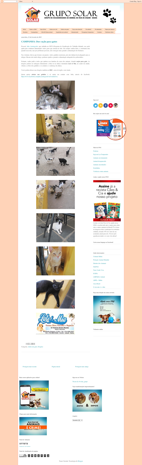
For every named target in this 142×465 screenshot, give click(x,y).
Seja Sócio (43, 29)
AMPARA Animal (99, 277)
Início (24, 29)
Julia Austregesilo (32, 46)
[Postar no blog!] (29, 344)
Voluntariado (74, 32)
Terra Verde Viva (98, 270)
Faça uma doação (77, 29)
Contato (99, 32)
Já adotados (98, 29)
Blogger (80, 461)
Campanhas (34, 32)
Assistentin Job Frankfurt (24, 446)
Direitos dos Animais (99, 263)
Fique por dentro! (109, 29)
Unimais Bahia (97, 256)
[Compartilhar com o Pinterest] (34, 344)
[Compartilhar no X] (30, 344)
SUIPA (95, 273)
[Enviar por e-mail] (27, 344)
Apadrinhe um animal (62, 32)
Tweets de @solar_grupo (80, 381)
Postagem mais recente (30, 367)
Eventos (25, 32)
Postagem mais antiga (81, 367)
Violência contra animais (100, 171)
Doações (40, 347)
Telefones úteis (109, 32)
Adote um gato (65, 29)
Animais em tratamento (100, 158)
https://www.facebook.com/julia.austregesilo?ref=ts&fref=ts (39, 76)
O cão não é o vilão (99, 287)
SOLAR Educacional (46, 32)
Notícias (95, 151)
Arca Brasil (96, 284)
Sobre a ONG (33, 29)
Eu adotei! (88, 29)
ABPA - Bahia (97, 280)
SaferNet (96, 267)
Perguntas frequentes (88, 32)
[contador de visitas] (23, 444)
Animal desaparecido (99, 161)
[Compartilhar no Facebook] (32, 344)
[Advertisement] (107, 66)
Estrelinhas (96, 168)
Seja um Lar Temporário (100, 154)
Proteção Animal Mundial (101, 260)
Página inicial (56, 367)
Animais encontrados (99, 165)
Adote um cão (53, 29)
